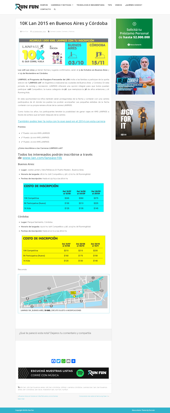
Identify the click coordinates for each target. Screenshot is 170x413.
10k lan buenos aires (36, 387)
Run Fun (25, 31)
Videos (118, 5)
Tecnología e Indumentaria (90, 5)
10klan (64, 387)
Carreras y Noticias (61, 5)
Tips (110, 5)
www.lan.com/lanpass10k (42, 158)
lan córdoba (28, 389)
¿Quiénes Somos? (133, 5)
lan (94, 387)
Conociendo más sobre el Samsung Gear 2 (93, 396)
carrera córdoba (74, 387)
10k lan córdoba (53, 387)
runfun (65, 389)
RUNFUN (44, 5)
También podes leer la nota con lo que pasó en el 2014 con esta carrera (61, 121)
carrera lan (88, 387)
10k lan (23, 387)
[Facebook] (53, 361)
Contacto (45, 9)
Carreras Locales (55, 31)
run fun (58, 389)
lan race (38, 389)
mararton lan (48, 389)
